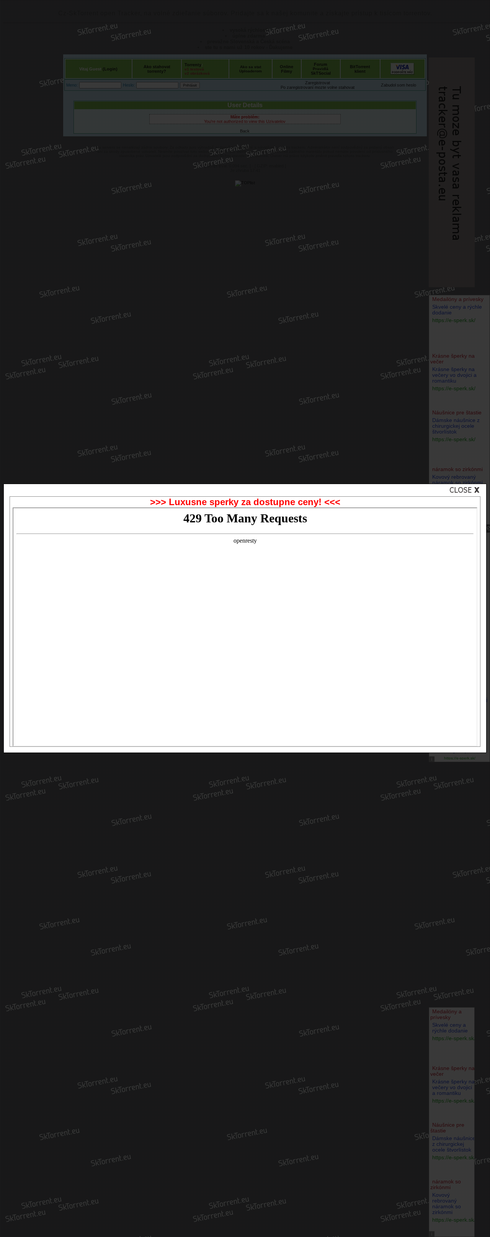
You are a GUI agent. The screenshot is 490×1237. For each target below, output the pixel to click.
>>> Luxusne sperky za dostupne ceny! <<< (245, 502)
